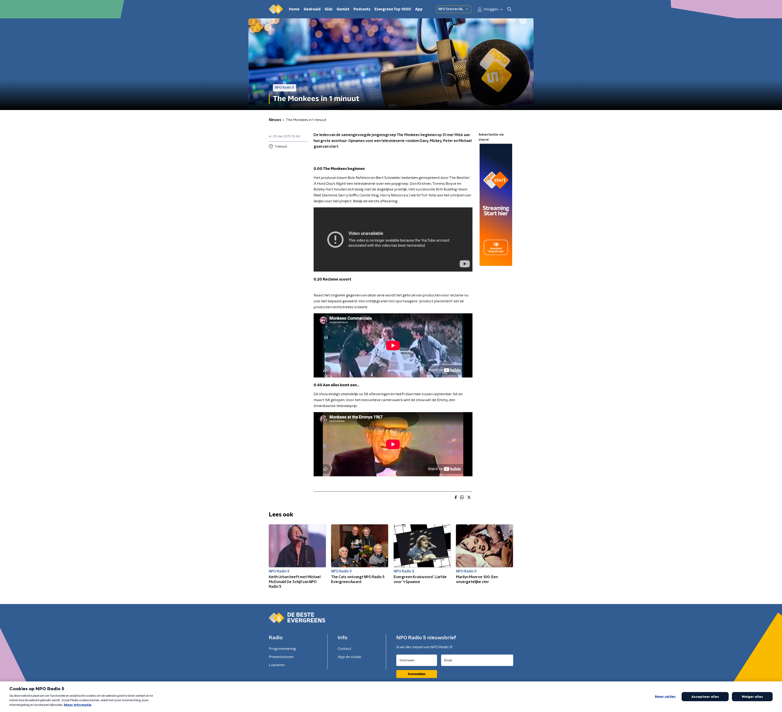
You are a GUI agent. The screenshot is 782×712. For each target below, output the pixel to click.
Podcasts (362, 9)
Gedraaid (312, 9)
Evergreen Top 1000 (393, 9)
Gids (329, 9)
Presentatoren (281, 657)
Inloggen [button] (490, 9)
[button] (509, 9)
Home (294, 9)
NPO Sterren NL (450, 9)
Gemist (343, 9)
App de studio (349, 657)
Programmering (282, 649)
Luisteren (277, 665)
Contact (344, 649)
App (419, 9)
